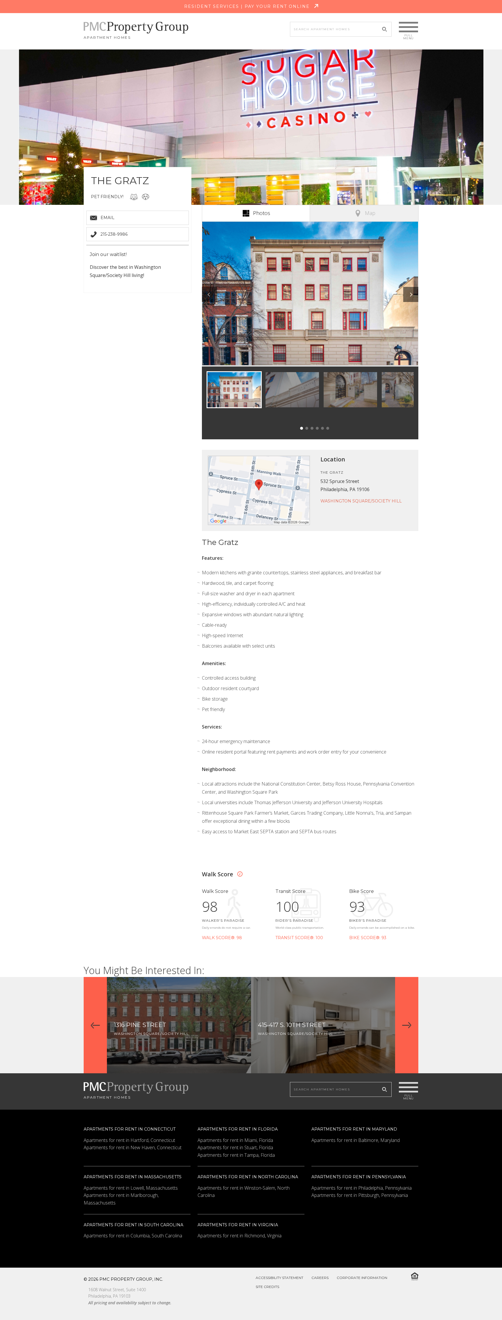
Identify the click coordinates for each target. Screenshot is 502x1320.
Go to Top (483, 1302)
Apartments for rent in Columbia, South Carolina (133, 1235)
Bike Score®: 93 (367, 937)
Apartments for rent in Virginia (238, 1224)
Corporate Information (362, 1277)
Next (410, 294)
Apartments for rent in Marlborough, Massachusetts (121, 1199)
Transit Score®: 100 (299, 937)
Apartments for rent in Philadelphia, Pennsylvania (361, 1188)
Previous (209, 294)
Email (107, 217)
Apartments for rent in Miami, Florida (235, 1140)
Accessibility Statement (279, 1277)
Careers (320, 1277)
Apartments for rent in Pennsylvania (358, 1176)
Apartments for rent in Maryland (354, 1129)
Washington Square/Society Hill (361, 501)
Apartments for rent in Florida (238, 1129)
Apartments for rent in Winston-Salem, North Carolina (244, 1192)
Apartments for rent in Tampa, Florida (236, 1155)
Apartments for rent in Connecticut (129, 1129)
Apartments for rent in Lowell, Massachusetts (131, 1188)
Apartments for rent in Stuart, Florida (235, 1147)
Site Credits (267, 1287)
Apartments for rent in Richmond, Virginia (240, 1235)
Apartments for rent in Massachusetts (133, 1176)
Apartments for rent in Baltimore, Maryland (355, 1140)
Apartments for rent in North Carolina (248, 1176)
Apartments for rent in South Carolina (133, 1224)
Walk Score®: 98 (222, 937)
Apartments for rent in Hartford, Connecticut (129, 1140)
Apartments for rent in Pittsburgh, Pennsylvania (359, 1195)
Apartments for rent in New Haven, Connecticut (133, 1147)
